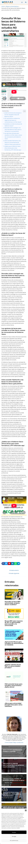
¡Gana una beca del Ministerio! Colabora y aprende (12, 750)
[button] (26, 810)
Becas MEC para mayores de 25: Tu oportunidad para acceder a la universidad (14, 623)
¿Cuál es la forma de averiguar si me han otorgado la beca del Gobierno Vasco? (12, 114)
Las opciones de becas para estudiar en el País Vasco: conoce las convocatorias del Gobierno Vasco (13, 136)
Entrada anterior (14, 570)
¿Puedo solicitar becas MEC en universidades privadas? (13, 666)
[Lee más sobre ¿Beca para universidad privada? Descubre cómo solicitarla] (14, 696)
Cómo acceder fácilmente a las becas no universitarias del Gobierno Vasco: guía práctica (13, 142)
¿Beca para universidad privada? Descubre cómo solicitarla (13, 704)
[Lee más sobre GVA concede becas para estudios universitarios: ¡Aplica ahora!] (14, 676)
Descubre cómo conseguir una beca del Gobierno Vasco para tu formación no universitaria (13, 129)
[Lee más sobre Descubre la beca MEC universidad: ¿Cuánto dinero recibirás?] (14, 594)
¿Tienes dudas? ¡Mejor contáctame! (14, 742)
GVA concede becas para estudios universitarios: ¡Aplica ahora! (13, 685)
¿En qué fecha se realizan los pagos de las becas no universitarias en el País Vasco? (13, 120)
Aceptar (14, 832)
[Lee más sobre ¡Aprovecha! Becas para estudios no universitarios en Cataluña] (14, 634)
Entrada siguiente (14, 573)
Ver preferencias (14, 840)
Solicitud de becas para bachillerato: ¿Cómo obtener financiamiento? (12, 794)
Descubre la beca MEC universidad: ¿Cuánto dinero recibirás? (12, 603)
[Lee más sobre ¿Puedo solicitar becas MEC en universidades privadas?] (14, 655)
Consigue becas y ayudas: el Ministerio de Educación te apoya (13, 779)
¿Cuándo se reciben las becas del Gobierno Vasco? (13, 124)
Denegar (14, 836)
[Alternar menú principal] (22, 2)
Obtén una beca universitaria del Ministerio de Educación (13, 808)
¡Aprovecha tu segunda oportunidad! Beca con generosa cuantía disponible (13, 765)
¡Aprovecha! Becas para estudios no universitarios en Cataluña (14, 643)
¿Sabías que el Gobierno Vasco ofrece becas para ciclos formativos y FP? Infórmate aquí (13, 148)
